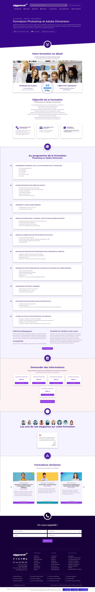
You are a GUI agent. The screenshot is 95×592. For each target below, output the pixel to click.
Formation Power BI (17, 578)
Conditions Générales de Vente (64, 585)
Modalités (35, 8)
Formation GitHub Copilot (37, 576)
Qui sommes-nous (55, 564)
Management (37, 566)
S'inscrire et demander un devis (22, 31)
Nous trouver (54, 566)
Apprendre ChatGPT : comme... (73, 567)
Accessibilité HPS (55, 567)
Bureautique (37, 562)
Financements (53, 8)
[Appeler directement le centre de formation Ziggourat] (26, 559)
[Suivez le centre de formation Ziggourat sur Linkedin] (19, 559)
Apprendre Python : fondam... (75, 569)
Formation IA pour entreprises (73, 580)
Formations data (70, 578)
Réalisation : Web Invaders (76, 585)
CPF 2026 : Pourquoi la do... (74, 557)
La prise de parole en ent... (74, 559)
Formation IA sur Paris (53, 580)
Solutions (27, 8)
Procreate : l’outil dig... (73, 561)
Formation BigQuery (36, 578)
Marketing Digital (38, 559)
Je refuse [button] (74, 589)
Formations (18, 8)
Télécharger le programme (49, 31)
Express (35, 569)
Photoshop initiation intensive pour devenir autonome (71, 131)
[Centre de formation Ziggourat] (21, 5)
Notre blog (70, 556)
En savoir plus (83, 589)
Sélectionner (47, 394)
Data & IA (36, 556)
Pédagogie (44, 8)
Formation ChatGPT (17, 580)
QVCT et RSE (37, 567)
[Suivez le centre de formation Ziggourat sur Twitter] (16, 559)
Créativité (36, 561)
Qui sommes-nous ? (64, 8)
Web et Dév (36, 557)
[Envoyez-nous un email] (24, 559)
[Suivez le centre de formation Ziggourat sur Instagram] (21, 559)
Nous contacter (77, 8)
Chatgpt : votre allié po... (74, 564)
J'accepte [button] (66, 589)
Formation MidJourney (53, 576)
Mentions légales (54, 585)
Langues (36, 564)
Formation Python (17, 576)
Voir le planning (36, 31)
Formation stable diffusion (37, 580)
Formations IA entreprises (54, 578)
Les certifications (55, 569)
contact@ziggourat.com (21, 569)
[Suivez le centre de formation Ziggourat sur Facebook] (14, 559)
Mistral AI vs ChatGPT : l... (74, 562)
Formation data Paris (71, 576)
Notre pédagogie (47, 348)
